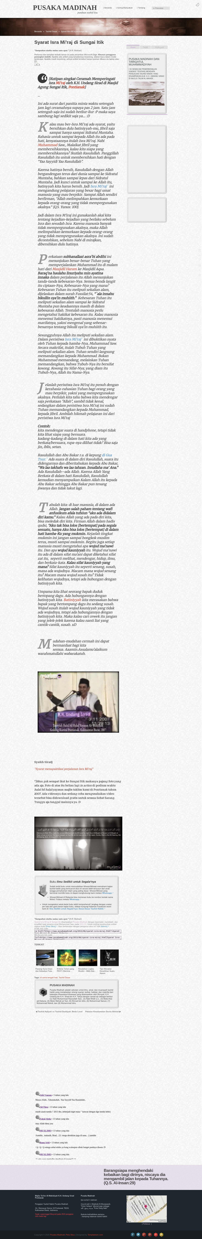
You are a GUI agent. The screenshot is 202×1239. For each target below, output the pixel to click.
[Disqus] (77, 1053)
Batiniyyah (72, 600)
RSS (161, 1235)
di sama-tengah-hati (49, 977)
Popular (159, 47)
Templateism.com (95, 1235)
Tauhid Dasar (51, 31)
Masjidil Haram (64, 269)
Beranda (38, 31)
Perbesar (146, 1224)
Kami (133, 47)
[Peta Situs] (51, 926)
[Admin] (104, 926)
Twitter (138, 1235)
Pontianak (76, 87)
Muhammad (47, 145)
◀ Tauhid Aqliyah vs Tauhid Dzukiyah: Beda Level (59, 1011)
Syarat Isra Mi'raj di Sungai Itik (47, 922)
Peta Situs (70, 1235)
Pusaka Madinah (65, 7)
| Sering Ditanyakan (124, 7)
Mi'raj (60, 83)
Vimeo (156, 1235)
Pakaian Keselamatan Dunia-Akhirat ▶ (103, 1011)
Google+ (144, 1235)
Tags (145, 47)
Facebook (133, 1235)
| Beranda (107, 7)
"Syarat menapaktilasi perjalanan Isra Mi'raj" (63, 769)
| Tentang (141, 7)
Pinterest (150, 1235)
